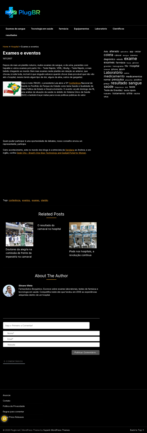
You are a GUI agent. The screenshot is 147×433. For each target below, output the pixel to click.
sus (126, 87)
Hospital (15, 46)
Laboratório (101, 28)
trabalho (107, 93)
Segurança (119, 87)
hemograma (118, 66)
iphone (114, 69)
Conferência (75, 83)
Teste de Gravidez (113, 90)
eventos (26, 200)
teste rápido (130, 90)
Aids (106, 51)
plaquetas (129, 80)
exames (35, 200)
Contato (6, 400)
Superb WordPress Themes (56, 430)
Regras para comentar (13, 411)
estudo (120, 59)
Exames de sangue (15, 28)
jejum (122, 69)
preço (107, 83)
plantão (44, 200)
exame (130, 58)
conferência (14, 200)
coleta (108, 54)
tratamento (118, 93)
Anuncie (6, 395)
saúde (108, 86)
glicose (135, 63)
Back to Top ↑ (137, 430)
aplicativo (124, 52)
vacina (137, 93)
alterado (114, 51)
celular (138, 51)
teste (132, 86)
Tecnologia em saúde (42, 28)
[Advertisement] (49, 119)
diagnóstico (109, 59)
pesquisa (118, 79)
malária (126, 73)
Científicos (118, 28)
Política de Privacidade (14, 406)
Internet (107, 69)
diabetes (134, 55)
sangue (135, 82)
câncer (118, 55)
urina (129, 93)
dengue (126, 55)
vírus (106, 96)
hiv (126, 65)
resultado (119, 82)
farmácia (63, 28)
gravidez (107, 66)
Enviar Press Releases (13, 417)
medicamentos (134, 76)
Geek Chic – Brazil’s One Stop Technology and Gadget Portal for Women (51, 153)
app (131, 51)
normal (107, 79)
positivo (138, 79)
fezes (129, 63)
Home (5, 46)
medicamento (114, 76)
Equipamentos (81, 28)
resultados (11, 35)
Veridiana (69, 150)
